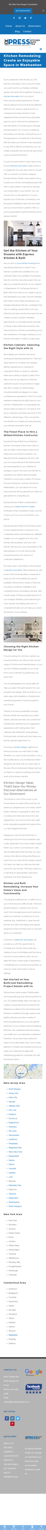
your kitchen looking (26, 263)
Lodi (10, 1177)
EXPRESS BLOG (11, 1477)
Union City (13, 1097)
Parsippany (13, 1143)
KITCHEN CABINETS (8, 1450)
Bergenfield (14, 1156)
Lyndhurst (13, 1139)
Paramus (12, 1114)
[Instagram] (12, 1418)
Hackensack (14, 1135)
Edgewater (13, 1198)
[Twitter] (18, 1418)
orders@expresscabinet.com (16, 1402)
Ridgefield (13, 1335)
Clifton (11, 1164)
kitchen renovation (12, 96)
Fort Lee (12, 1110)
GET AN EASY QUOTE (10, 1470)
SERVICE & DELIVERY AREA (11, 1462)
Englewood (14, 1123)
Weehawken (14, 1202)
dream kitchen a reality (25, 506)
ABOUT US (8, 1443)
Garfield (12, 1173)
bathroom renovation (24, 940)
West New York (15, 1152)
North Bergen (15, 1089)
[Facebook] (7, 1418)
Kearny (12, 1160)
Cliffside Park (14, 1106)
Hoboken (13, 1127)
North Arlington (15, 1206)
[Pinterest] (12, 1424)
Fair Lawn (13, 1131)
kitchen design (20, 747)
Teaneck (12, 1194)
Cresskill (12, 1168)
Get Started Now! (23, 11)
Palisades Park (15, 1185)
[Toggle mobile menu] (41, 49)
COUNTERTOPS (11, 1456)
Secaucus (13, 1118)
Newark (12, 1102)
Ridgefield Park (15, 1148)
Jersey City (13, 1093)
